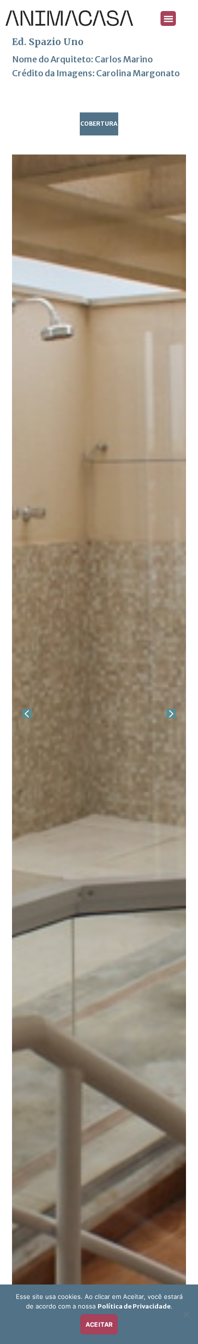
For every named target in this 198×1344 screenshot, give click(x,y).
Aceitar (99, 1324)
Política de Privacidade (134, 1306)
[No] (186, 1317)
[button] (168, 18)
